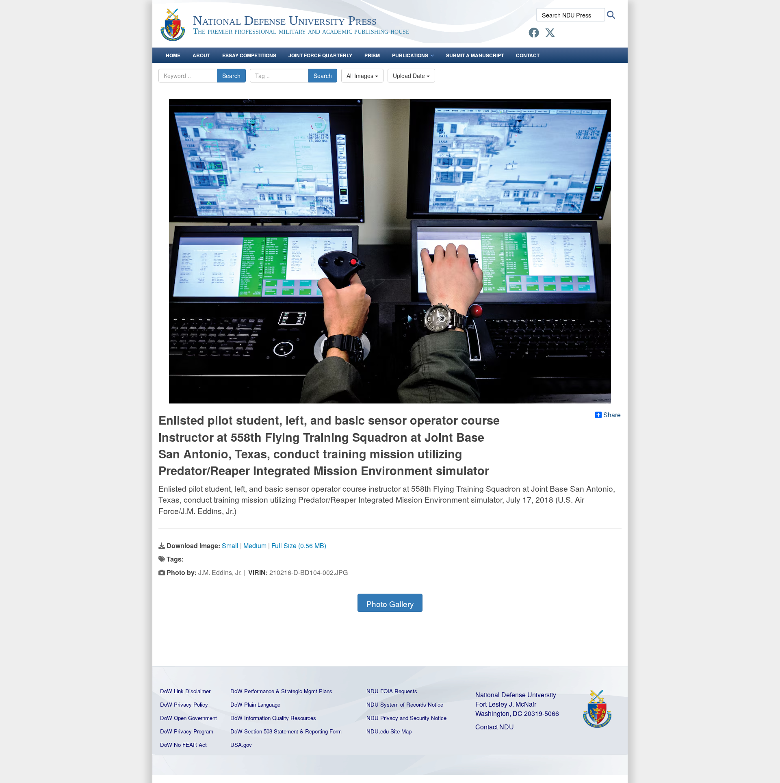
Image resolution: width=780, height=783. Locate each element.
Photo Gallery (390, 603)
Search (231, 76)
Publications (410, 55)
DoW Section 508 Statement (264, 731)
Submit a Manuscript (475, 55)
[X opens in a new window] (550, 34)
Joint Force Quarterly (320, 55)
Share (612, 415)
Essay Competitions (249, 55)
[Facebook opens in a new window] (534, 34)
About (201, 55)
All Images (361, 76)
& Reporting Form (321, 731)
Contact (528, 55)
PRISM (372, 55)
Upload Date (410, 76)
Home (173, 55)
